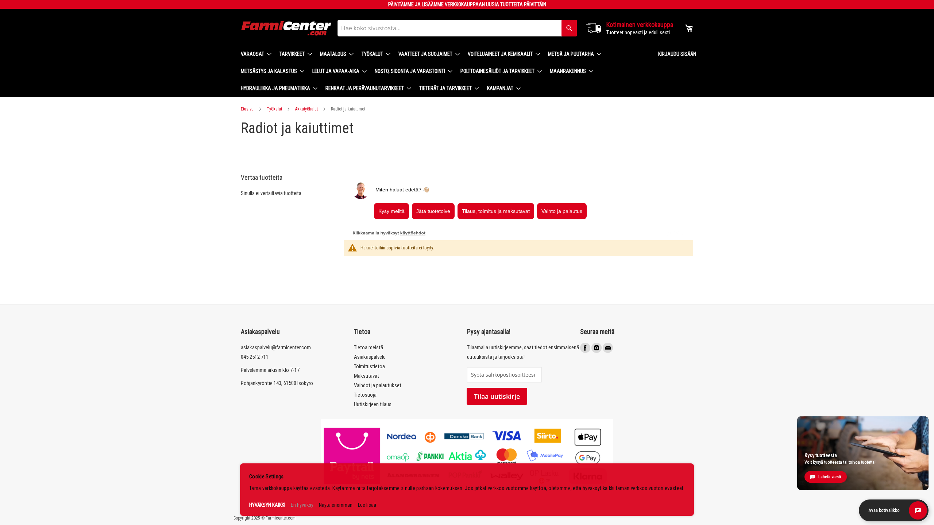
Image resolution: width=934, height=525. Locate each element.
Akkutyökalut (306, 109)
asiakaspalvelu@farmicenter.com (276, 347)
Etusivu (247, 109)
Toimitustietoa (369, 366)
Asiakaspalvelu (370, 357)
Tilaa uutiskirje (497, 396)
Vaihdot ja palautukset (377, 385)
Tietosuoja (365, 395)
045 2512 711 (255, 357)
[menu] (444, 71)
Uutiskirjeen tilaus (372, 404)
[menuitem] (253, 54)
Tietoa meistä (368, 347)
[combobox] (457, 28)
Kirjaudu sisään (677, 54)
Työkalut (274, 109)
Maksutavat (366, 376)
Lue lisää (367, 505)
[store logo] (286, 28)
